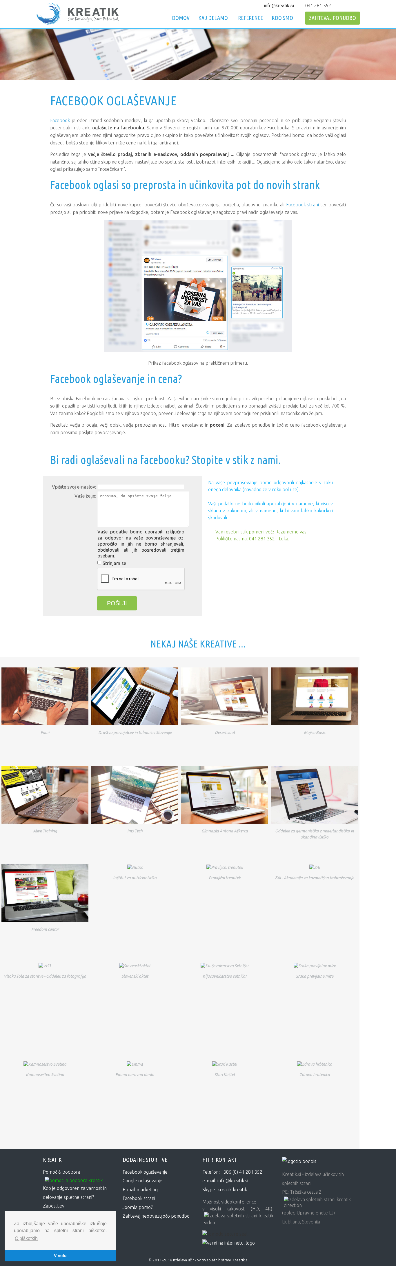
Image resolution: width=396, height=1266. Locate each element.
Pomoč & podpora (61, 1172)
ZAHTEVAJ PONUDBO (332, 17)
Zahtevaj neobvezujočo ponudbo (156, 1216)
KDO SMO (282, 17)
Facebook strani (302, 204)
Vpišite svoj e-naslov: (74, 486)
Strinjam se (114, 563)
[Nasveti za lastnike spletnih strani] (228, 1242)
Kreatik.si (240, 1260)
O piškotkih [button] (26, 1238)
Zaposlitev (53, 1205)
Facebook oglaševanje (145, 1172)
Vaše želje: (85, 495)
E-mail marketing (140, 1189)
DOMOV (181, 17)
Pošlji (117, 603)
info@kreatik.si (279, 5)
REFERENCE (250, 17)
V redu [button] (60, 1255)
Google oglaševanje (142, 1180)
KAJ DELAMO (213, 17)
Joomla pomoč (138, 1207)
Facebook (60, 120)
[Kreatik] (299, 1160)
